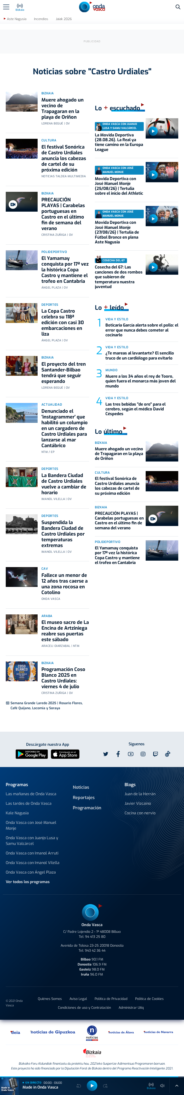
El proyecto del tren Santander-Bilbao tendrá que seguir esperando (63, 373)
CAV (44, 569)
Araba (46, 616)
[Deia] (16, 1032)
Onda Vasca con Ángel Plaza (31, 872)
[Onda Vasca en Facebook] (118, 754)
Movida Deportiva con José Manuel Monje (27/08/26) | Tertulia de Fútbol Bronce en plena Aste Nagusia (117, 232)
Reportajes (84, 797)
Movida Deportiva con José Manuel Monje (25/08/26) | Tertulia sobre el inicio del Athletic (119, 186)
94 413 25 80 (95, 936)
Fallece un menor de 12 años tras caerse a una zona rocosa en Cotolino (64, 584)
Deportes (49, 305)
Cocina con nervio (140, 813)
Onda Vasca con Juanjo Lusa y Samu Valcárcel (32, 840)
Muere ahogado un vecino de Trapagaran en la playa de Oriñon (62, 108)
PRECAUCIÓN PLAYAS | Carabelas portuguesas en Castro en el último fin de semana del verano (63, 214)
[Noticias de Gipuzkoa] (53, 1032)
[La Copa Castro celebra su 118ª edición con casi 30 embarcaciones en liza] (22, 313)
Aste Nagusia (16, 19)
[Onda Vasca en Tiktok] (168, 754)
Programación (87, 808)
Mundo (111, 370)
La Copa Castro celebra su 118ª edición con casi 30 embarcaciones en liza (62, 322)
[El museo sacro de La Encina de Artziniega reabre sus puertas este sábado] (22, 624)
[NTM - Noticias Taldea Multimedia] (92, 1032)
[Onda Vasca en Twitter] (105, 754)
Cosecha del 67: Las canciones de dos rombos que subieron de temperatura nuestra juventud (119, 277)
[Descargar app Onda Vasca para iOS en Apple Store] (65, 753)
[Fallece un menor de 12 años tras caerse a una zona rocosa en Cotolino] (22, 577)
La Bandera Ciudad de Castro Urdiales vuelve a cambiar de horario (63, 484)
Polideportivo (54, 252)
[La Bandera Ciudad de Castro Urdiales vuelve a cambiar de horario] (22, 477)
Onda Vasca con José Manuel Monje (31, 825)
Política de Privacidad (111, 999)
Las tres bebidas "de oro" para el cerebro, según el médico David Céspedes (135, 409)
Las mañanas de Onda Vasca (31, 793)
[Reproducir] (153, 131)
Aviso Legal (78, 999)
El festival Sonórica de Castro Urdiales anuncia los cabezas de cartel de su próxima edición (63, 158)
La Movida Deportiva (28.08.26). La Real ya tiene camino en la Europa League (119, 142)
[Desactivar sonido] (162, 1086)
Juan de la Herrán (140, 793)
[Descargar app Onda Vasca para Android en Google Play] (32, 753)
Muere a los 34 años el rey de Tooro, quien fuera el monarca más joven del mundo (140, 381)
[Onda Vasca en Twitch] (155, 754)
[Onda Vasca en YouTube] (130, 754)
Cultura (49, 140)
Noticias (81, 787)
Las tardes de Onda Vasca (29, 803)
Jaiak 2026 (64, 19)
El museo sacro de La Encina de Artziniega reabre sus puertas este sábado (65, 631)
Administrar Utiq (131, 1007)
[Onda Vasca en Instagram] (143, 754)
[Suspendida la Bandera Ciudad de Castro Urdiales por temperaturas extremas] (22, 524)
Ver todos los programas (28, 881)
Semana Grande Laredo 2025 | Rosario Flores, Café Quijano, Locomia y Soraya (47, 705)
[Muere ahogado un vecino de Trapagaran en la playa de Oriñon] (22, 102)
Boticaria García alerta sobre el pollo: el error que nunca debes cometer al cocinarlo (141, 330)
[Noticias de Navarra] (158, 1032)
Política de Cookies (149, 999)
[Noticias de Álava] (121, 1032)
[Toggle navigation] (6, 7)
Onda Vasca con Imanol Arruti (32, 853)
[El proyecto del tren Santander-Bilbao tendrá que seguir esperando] (22, 366)
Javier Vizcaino (138, 803)
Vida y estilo (116, 319)
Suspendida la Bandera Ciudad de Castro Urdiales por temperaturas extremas (63, 534)
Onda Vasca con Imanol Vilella (32, 862)
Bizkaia (47, 93)
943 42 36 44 (95, 950)
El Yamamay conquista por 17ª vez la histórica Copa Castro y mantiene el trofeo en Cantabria (65, 269)
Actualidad (51, 405)
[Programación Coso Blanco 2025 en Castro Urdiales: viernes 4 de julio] (22, 671)
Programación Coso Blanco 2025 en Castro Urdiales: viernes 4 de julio (63, 678)
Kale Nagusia (17, 813)
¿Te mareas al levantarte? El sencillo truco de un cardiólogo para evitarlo (139, 355)
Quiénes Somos (50, 999)
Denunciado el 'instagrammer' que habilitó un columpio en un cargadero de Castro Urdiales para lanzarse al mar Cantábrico (64, 428)
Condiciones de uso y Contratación (84, 1007)
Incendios (41, 19)
